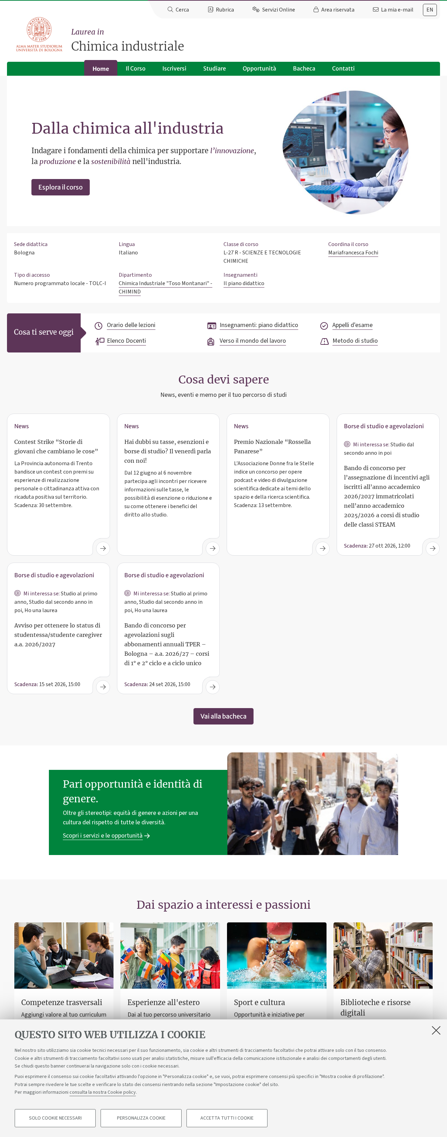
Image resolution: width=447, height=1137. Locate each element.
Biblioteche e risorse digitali (375, 1007)
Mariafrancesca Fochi (353, 253)
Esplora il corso (60, 187)
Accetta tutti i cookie (227, 1118)
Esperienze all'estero (163, 1002)
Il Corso (136, 68)
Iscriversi (174, 68)
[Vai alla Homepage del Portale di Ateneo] (40, 34)
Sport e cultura (259, 1002)
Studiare (214, 68)
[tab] (430, 10)
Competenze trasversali (61, 1002)
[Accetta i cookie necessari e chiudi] (436, 1030)
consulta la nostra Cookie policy (102, 1092)
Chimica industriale (127, 41)
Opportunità (259, 68)
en (429, 10)
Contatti (343, 68)
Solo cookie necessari (55, 1118)
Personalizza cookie (141, 1118)
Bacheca (304, 68)
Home (101, 68)
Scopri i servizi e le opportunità (102, 835)
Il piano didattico (244, 283)
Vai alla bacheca (223, 716)
